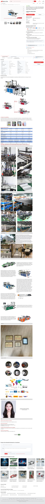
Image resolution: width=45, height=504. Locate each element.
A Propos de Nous (10, 498)
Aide (37, 3)
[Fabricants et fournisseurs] (4, 1)
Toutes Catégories (3, 3)
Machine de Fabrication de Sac (17, 4)
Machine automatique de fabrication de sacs (21, 493)
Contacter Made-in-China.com (27, 498)
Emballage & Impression (5, 4)
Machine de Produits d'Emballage (11, 4)
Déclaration (14, 498)
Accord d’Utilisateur (17, 498)
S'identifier (43, 1)
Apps (39, 3)
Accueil (1, 4)
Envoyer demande (30, 14)
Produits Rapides (32, 498)
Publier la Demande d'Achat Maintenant (20, 453)
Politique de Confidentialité (22, 498)
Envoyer (6, 453)
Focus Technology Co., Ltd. (22, 500)
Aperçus (35, 498)
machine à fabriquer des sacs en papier (31, 493)
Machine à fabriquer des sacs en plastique (11, 493)
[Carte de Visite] (43, 59)
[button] (30, 58)
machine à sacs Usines (3, 493)
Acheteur (34, 3)
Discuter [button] (40, 14)
